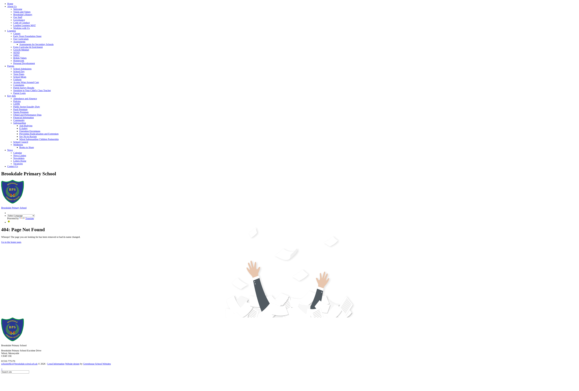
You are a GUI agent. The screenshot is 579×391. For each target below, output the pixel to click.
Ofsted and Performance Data (27, 115)
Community (19, 120)
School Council (20, 142)
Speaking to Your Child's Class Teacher (32, 90)
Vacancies (18, 163)
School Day (19, 71)
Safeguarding (19, 123)
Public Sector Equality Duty (26, 106)
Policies (17, 101)
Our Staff (17, 17)
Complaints (18, 85)
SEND (16, 52)
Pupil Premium (20, 109)
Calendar (17, 153)
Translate (29, 218)
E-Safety (23, 128)
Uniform (17, 79)
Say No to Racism (28, 136)
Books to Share (26, 147)
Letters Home (19, 161)
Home (10, 3)
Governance (19, 20)
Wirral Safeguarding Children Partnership (39, 139)
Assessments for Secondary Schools (36, 44)
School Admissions (22, 68)
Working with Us (21, 28)
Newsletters (18, 158)
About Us (12, 6)
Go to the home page (11, 242)
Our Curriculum (20, 39)
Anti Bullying (25, 125)
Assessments (19, 41)
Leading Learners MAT (24, 25)
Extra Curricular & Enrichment (28, 47)
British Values (20, 58)
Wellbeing (18, 144)
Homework (18, 60)
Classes (16, 33)
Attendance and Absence (25, 98)
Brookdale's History (22, 14)
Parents (10, 66)
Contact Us (12, 166)
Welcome (17, 9)
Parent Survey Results (23, 87)
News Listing (19, 155)
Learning (11, 31)
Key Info (11, 96)
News (10, 150)
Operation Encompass (29, 131)
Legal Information (56, 364)
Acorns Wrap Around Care (26, 82)
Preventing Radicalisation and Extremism (39, 134)
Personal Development (24, 63)
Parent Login (19, 93)
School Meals (19, 77)
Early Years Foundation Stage (27, 36)
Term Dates (18, 74)
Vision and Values (21, 12)
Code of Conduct (21, 22)
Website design (72, 364)
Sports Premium (20, 112)
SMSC (16, 55)
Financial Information (23, 117)
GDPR (16, 104)
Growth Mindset (21, 49)
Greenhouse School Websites (97, 364)
